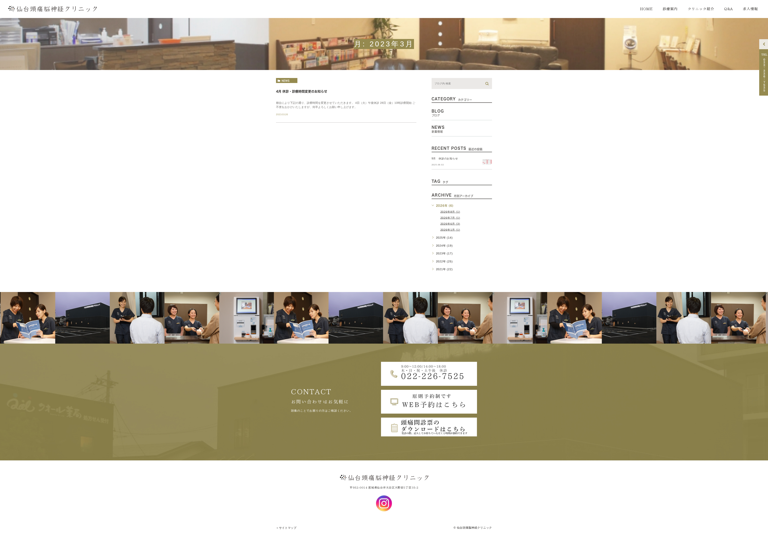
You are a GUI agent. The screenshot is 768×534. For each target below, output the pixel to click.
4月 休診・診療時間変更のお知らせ (301, 91)
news (286, 80)
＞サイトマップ (286, 527)
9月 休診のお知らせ (445, 158)
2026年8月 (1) (450, 211)
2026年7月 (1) (450, 217)
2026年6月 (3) (450, 223)
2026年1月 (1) (450, 229)
